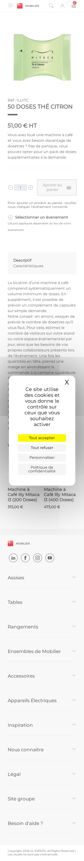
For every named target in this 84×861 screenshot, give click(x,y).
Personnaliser (42, 457)
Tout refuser (42, 447)
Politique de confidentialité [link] (42, 469)
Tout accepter (42, 438)
